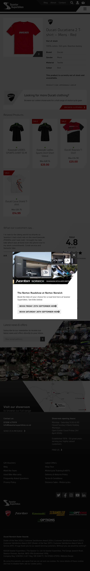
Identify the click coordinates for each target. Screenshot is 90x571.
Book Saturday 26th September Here (39, 311)
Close (74, 255)
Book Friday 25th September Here (37, 306)
